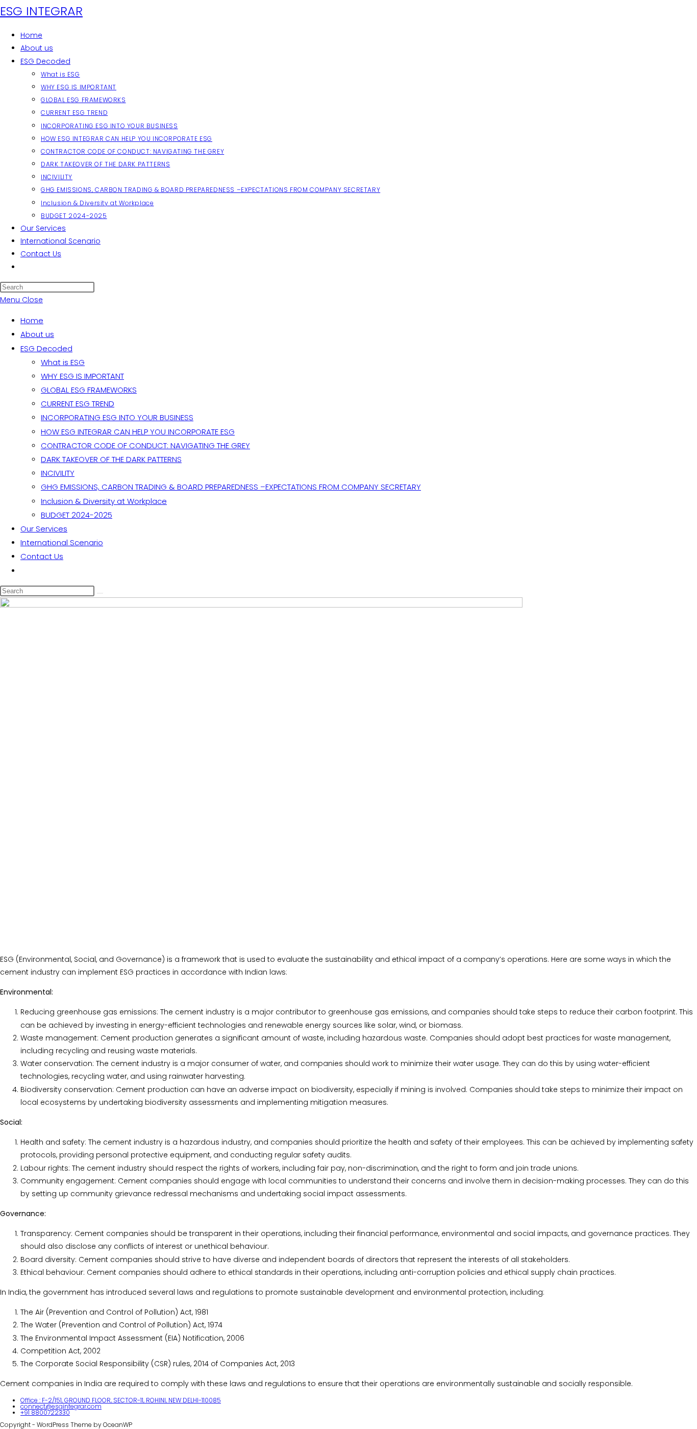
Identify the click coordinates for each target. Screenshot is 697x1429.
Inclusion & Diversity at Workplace (104, 501)
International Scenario (61, 542)
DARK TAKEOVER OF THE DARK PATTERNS (111, 459)
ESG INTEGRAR (41, 11)
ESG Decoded (46, 348)
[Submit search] (100, 593)
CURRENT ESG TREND (77, 403)
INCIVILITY (57, 473)
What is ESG (63, 362)
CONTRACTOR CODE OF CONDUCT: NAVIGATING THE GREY (145, 445)
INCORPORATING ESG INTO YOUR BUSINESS (117, 417)
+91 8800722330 (45, 1412)
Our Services (43, 528)
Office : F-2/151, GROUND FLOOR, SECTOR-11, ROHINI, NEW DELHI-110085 (120, 1400)
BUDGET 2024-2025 (76, 515)
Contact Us (41, 556)
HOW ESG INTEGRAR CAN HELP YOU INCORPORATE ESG (138, 431)
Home (31, 320)
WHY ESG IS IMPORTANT (82, 376)
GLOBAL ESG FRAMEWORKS (89, 389)
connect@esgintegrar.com (61, 1406)
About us (37, 334)
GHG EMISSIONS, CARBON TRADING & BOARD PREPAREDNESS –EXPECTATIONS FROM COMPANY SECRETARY (231, 486)
